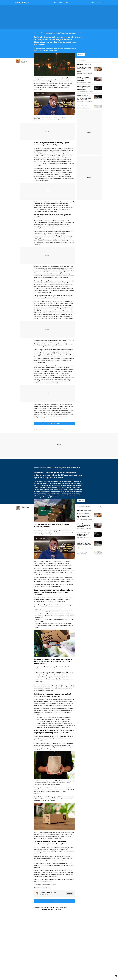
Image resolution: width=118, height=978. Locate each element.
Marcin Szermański (88, 91)
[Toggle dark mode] (29, 2)
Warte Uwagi (87, 64)
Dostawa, (49, 907)
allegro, (44, 907)
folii (65, 856)
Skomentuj (82, 60)
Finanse (66, 2)
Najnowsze (80, 64)
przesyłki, (52, 909)
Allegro (53, 599)
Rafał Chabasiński (88, 73)
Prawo (54, 2)
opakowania (53, 789)
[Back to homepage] (21, 2)
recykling (58, 909)
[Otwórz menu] (102, 2)
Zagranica (80, 54)
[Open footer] (116, 976)
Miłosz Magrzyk (87, 82)
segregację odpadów (52, 679)
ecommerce (81, 500)
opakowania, (56, 907)
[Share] (101, 60)
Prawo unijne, (46, 909)
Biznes (60, 2)
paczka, (62, 907)
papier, (66, 907)
